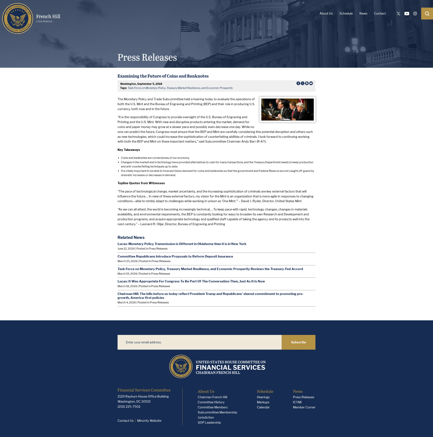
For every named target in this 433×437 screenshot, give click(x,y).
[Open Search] (427, 13)
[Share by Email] (311, 84)
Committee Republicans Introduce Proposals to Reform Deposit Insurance (175, 256)
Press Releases (303, 397)
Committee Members (213, 407)
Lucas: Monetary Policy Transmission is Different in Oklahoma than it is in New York (182, 244)
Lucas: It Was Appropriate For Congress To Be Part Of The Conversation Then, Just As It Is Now (191, 281)
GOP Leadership (209, 422)
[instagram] (415, 13)
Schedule (346, 13)
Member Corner (304, 407)
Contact (380, 13)
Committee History (211, 402)
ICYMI (297, 402)
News (363, 13)
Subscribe (298, 342)
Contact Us (126, 420)
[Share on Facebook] (298, 84)
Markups (263, 402)
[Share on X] (302, 84)
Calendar (263, 407)
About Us (326, 13)
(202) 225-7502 (129, 406)
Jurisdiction (206, 417)
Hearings (263, 397)
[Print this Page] (307, 84)
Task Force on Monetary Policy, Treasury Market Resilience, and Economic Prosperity (180, 88)
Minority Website (149, 420)
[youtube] (406, 13)
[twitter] (398, 13)
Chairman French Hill (212, 397)
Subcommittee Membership (217, 412)
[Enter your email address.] (200, 342)
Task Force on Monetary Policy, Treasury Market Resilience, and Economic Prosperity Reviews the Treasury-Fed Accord (210, 269)
